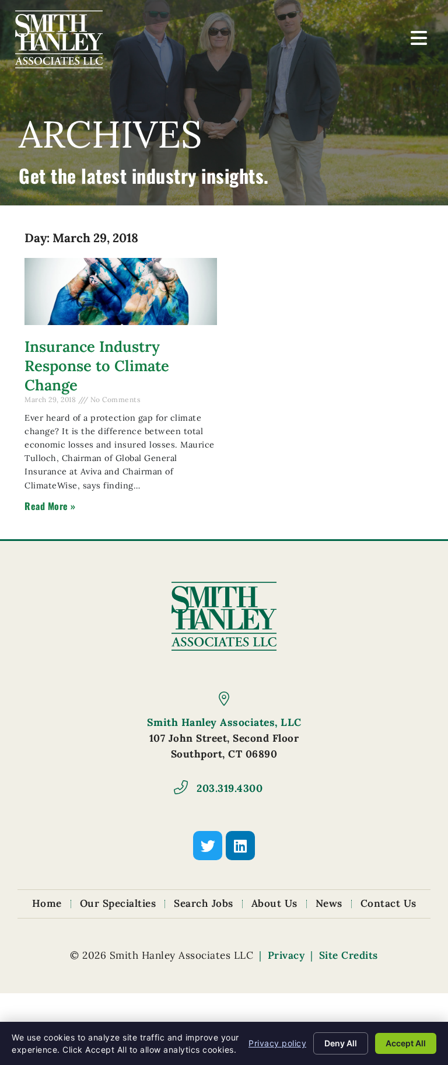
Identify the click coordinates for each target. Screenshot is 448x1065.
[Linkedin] (240, 845)
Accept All (406, 1043)
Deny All (340, 1043)
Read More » (50, 506)
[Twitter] (207, 845)
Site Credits (348, 955)
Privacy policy (277, 1043)
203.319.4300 (229, 788)
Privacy (286, 955)
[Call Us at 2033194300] (181, 787)
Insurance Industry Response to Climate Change (96, 366)
